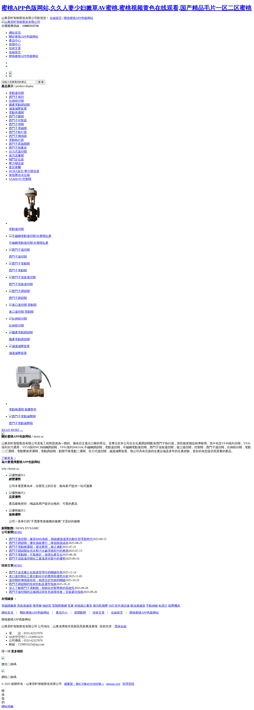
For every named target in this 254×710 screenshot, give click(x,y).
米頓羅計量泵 (83, 605)
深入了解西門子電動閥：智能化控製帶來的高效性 (41, 588)
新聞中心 (15, 44)
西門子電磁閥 (18, 128)
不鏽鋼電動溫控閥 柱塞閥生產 (28, 242)
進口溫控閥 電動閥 (21, 311)
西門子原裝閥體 (19, 143)
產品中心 (15, 40)
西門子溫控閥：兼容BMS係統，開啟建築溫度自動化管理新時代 (51, 539)
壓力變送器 (16, 163)
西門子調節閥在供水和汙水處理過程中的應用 (38, 550)
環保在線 (120, 626)
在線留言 (56, 18)
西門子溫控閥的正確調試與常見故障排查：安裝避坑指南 (46, 591)
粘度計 (163, 605)
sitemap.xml (113, 683)
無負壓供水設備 (19, 175)
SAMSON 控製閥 (20, 179)
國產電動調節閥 (19, 104)
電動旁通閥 (16, 112)
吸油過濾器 (137, 605)
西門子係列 (16, 96)
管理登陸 (128, 683)
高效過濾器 (24, 605)
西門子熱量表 (18, 147)
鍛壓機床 (174, 605)
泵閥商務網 (59, 605)
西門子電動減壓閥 (21, 423)
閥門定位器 (16, 159)
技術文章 (15, 48)
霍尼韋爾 (15, 167)
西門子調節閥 (18, 298)
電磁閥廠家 (8, 605)
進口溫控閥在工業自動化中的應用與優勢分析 (38, 576)
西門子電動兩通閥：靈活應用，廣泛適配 (35, 546)
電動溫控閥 (16, 93)
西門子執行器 (18, 132)
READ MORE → (12, 430)
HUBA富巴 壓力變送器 (24, 171)
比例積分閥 (16, 100)
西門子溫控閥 (18, 256)
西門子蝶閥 (16, 116)
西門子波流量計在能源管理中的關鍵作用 (35, 572)
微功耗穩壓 (100, 605)
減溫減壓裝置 (18, 108)
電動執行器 (16, 139)
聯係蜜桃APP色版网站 (78, 18)
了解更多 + (8, 458)
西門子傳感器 (18, 136)
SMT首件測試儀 (119, 605)
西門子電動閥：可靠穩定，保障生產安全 (35, 554)
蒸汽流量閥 (16, 155)
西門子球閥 (16, 124)
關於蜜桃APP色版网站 (23, 36)
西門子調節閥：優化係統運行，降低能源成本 (38, 543)
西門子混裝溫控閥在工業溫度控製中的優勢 (37, 558)
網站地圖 (7, 706)
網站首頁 (15, 32)
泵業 (71, 605)
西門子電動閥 (18, 270)
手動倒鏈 (152, 605)
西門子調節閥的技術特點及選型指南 (33, 584)
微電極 (37, 605)
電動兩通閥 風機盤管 (22, 409)
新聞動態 (80, 612)
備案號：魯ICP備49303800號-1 (84, 683)
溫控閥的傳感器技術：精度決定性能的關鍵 (37, 580)
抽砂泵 (46, 605)
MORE (17, 532)
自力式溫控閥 (18, 151)
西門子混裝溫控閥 (21, 284)
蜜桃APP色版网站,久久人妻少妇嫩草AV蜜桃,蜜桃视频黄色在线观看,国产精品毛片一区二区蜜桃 (126, 7)
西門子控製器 (18, 120)
